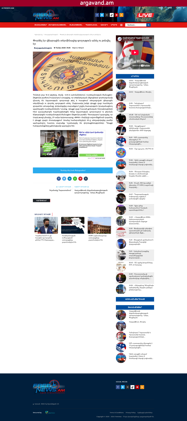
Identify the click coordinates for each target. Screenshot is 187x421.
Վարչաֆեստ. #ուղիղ (140, 92)
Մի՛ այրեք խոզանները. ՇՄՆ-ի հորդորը (141, 264)
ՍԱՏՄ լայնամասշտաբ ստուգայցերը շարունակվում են (98, 238)
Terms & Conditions (117, 413)
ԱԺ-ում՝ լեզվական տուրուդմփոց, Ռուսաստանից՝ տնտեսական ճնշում (141, 117)
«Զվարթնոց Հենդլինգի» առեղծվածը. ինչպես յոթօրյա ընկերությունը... (141, 287)
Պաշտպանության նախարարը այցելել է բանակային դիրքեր (139, 196)
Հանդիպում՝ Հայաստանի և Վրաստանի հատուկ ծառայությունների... (140, 105)
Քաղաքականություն (51, 34)
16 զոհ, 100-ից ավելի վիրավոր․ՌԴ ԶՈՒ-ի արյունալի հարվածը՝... (141, 185)
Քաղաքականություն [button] (57, 25)
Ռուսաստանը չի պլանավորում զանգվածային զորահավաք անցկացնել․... (141, 276)
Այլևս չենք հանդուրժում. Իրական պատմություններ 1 (138, 208)
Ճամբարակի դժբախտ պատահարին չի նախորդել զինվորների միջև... (140, 231)
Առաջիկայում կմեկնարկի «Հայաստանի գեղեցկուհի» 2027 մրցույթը (140, 128)
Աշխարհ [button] (104, 25)
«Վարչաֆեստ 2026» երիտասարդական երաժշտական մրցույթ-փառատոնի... (140, 220)
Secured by (37, 413)
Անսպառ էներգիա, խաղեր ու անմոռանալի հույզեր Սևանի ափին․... (139, 174)
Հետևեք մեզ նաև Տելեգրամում (72, 170)
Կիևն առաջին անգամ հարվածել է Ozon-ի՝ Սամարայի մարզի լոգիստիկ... (141, 162)
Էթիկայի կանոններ (145, 413)
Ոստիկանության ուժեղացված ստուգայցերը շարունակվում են (69, 239)
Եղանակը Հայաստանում (60, 190)
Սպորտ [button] (114, 25)
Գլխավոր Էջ (38, 34)
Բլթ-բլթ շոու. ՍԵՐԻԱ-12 (141, 149)
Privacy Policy (130, 413)
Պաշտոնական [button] (91, 25)
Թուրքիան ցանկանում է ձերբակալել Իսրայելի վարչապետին (141, 242)
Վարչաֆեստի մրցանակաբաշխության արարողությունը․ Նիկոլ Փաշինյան (91, 191)
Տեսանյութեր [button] (41, 25)
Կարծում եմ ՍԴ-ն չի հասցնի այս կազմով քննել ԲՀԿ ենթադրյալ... (45, 238)
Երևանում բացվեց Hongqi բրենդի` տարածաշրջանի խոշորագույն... (139, 254)
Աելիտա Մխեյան (78, 48)
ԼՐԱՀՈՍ (135, 76)
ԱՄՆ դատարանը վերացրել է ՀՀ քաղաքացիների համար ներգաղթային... (139, 140)
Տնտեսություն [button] (75, 25)
